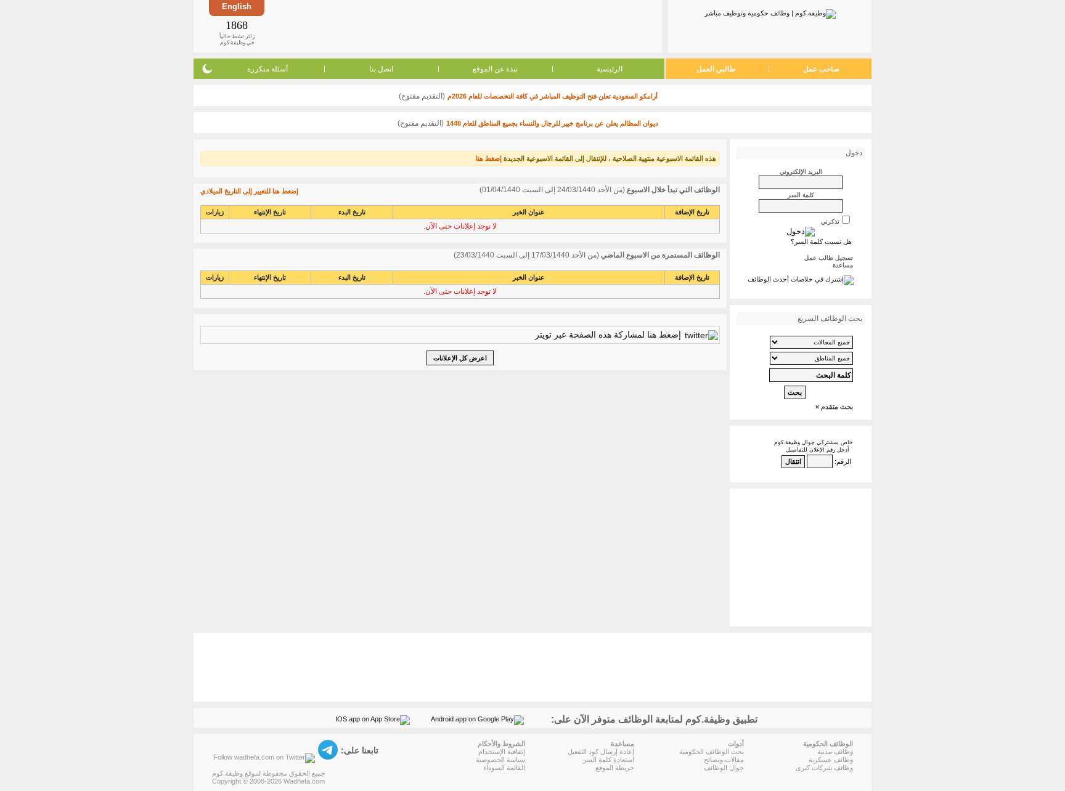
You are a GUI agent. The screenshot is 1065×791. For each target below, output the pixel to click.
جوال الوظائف (724, 767)
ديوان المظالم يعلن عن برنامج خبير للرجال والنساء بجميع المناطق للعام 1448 (552, 123)
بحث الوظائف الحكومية (711, 751)
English (236, 6)
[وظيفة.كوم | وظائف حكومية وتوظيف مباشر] (770, 11)
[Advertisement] (462, 25)
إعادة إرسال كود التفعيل (601, 751)
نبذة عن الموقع (495, 69)
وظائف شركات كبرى (824, 767)
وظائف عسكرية (831, 759)
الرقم (843, 461)
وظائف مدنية (835, 751)
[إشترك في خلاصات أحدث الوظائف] (801, 279)
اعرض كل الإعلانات (460, 358)
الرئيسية (609, 69)
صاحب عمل (821, 69)
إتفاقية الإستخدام (501, 751)
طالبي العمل (716, 69)
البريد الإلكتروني (801, 171)
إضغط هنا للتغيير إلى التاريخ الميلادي (249, 191)
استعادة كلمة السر (608, 759)
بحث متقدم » (834, 406)
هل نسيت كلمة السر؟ (821, 241)
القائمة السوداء (504, 767)
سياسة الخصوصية (500, 759)
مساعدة (843, 265)
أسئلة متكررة (267, 69)
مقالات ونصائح (724, 759)
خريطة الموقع (614, 767)
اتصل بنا (381, 69)
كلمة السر (801, 195)
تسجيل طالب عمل (828, 257)
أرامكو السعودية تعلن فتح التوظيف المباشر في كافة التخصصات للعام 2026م (552, 96)
